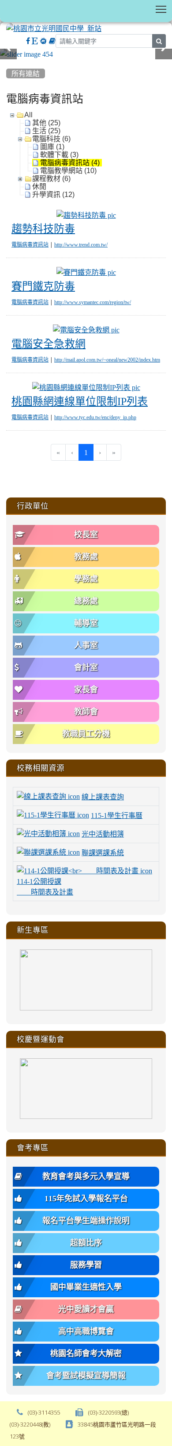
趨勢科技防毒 (43, 228)
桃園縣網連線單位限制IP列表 (79, 401)
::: (8, 62)
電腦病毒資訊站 (30, 244)
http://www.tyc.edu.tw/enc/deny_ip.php (95, 417)
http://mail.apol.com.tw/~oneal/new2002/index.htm (107, 359)
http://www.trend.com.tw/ (81, 244)
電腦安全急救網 (48, 343)
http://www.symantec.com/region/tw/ (92, 302)
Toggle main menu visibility (161, 8)
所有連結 (25, 73)
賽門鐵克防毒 (43, 286)
